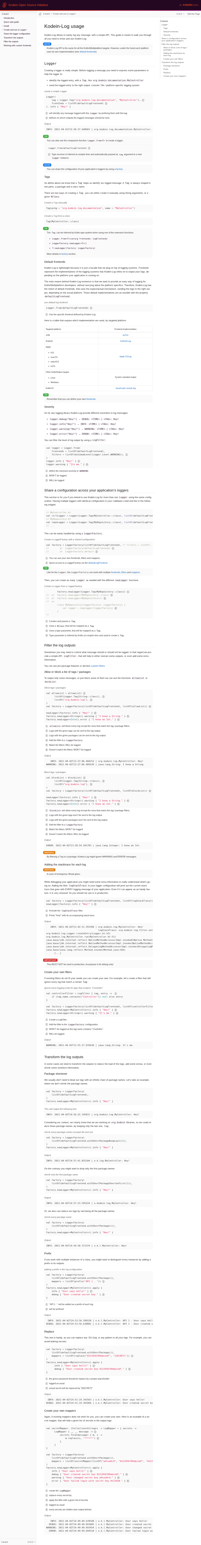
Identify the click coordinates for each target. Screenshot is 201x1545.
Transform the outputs (13, 37)
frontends (90, 399)
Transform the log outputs (172, 62)
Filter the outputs (11, 41)
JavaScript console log (125, 388)
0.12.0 (179, 14)
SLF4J (125, 335)
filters (123, 572)
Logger (164, 25)
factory (119, 169)
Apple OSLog (125, 356)
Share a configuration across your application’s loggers (173, 39)
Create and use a (15, 30)
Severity (166, 35)
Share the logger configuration (17, 34)
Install (6, 26)
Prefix (165, 69)
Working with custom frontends (17, 45)
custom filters (98, 666)
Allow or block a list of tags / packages (175, 49)
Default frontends (170, 32)
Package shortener (171, 66)
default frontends (88, 52)
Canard (5, 14)
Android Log (125, 341)
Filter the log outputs (170, 44)
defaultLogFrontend (97, 563)
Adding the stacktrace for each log (174, 54)
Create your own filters (173, 59)
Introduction (9, 18)
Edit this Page (193, 14)
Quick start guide (11, 22)
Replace (167, 73)
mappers (135, 572)
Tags (165, 28)
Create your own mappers (174, 76)
